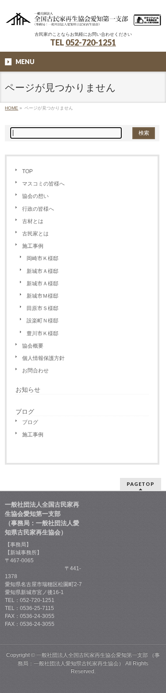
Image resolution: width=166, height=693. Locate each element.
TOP (27, 171)
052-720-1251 (91, 42)
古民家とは (35, 234)
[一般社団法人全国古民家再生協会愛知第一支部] (83, 17)
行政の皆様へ (38, 209)
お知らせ (27, 389)
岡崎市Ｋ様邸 (42, 258)
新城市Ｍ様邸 (42, 296)
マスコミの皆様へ (43, 184)
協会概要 (32, 346)
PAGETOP (140, 484)
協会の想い (35, 196)
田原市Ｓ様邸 (42, 308)
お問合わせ (35, 370)
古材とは (32, 221)
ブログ (30, 422)
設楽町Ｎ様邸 (42, 321)
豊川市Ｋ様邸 (42, 333)
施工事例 (32, 246)
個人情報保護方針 (43, 358)
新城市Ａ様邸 (42, 271)
